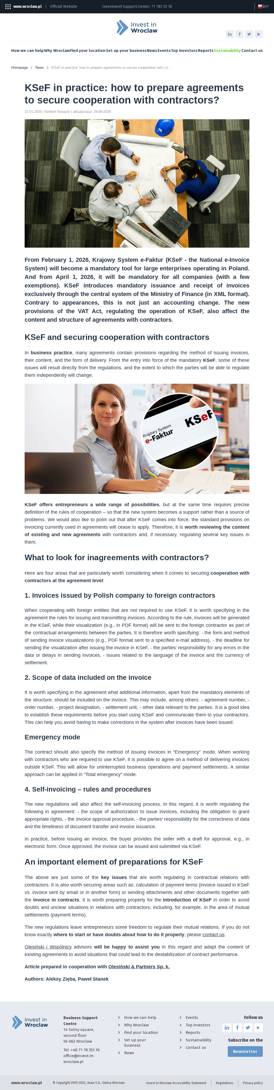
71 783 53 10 (161, 6)
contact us (213, 934)
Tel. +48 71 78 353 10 (81, 1049)
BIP (265, 6)
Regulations (224, 1083)
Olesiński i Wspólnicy (48, 947)
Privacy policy (253, 1083)
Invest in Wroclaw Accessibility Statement (176, 1083)
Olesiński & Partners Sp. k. (139, 966)
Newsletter (245, 1051)
